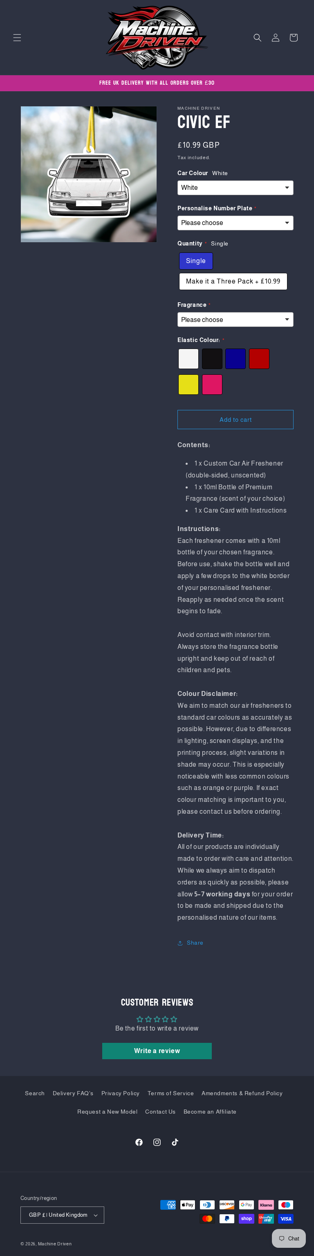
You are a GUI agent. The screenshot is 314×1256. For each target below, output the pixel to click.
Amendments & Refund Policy (242, 1093)
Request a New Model (107, 1111)
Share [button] (195, 942)
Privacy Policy (120, 1093)
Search (35, 1093)
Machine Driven (55, 1243)
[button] (17, 38)
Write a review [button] (157, 1050)
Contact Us (160, 1111)
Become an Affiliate (210, 1111)
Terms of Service (171, 1093)
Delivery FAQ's (73, 1093)
